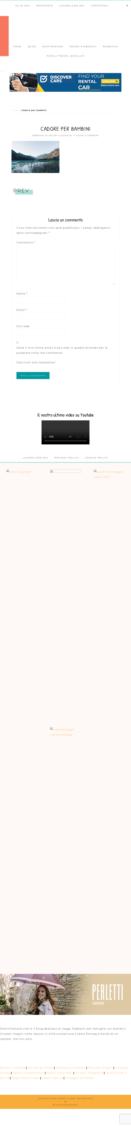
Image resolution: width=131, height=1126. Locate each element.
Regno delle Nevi (59, 1072)
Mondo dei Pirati (40, 1067)
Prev (21, 191)
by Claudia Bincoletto (65, 1105)
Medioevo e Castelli (70, 1067)
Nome (21, 293)
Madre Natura (52, 1078)
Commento (26, 242)
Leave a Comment (87, 135)
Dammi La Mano (65, 26)
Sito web (23, 326)
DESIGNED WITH (85, 1098)
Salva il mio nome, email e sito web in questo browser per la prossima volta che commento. (62, 350)
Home (16, 110)
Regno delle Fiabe (25, 1078)
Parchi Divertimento (28, 1072)
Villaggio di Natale (80, 1078)
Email (21, 309)
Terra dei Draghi (100, 1067)
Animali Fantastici (89, 1072)
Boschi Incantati (12, 1067)
